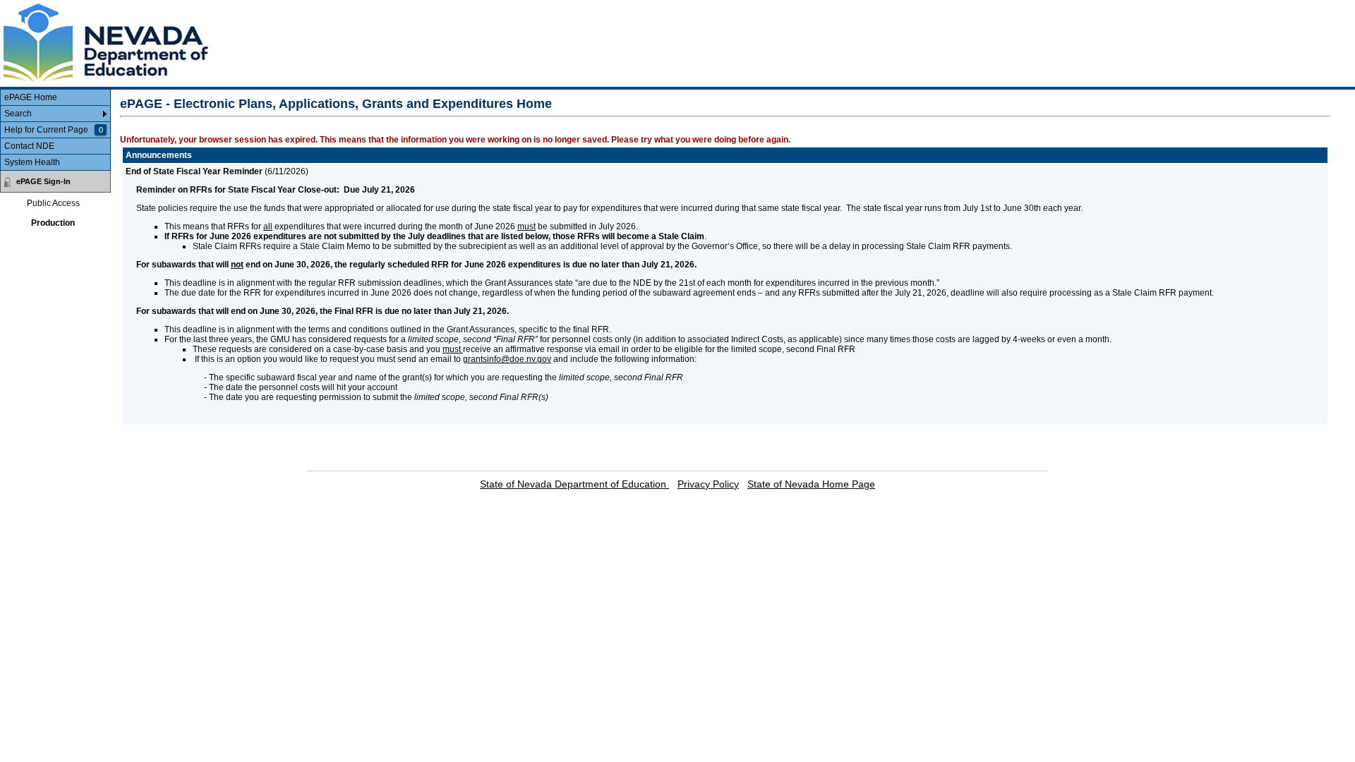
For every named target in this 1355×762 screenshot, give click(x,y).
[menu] (55, 130)
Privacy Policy (708, 484)
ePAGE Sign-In (43, 181)
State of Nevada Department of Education (574, 484)
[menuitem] (55, 98)
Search (18, 114)
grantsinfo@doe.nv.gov (507, 359)
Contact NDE (29, 146)
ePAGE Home (30, 97)
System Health (32, 162)
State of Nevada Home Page (811, 484)
